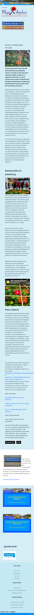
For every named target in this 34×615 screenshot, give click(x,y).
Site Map (17, 578)
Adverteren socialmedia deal (17, 590)
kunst (18, 442)
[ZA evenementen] (17, 523)
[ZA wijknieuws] (17, 497)
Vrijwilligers (17, 573)
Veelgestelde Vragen (17, 605)
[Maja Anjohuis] (14, 12)
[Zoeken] (31, 9)
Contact (17, 576)
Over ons (17, 571)
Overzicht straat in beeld (11, 479)
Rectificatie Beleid (17, 607)
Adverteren (17, 588)
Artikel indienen (17, 593)
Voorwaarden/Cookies (17, 602)
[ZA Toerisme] (13, 25)
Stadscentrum (10, 442)
